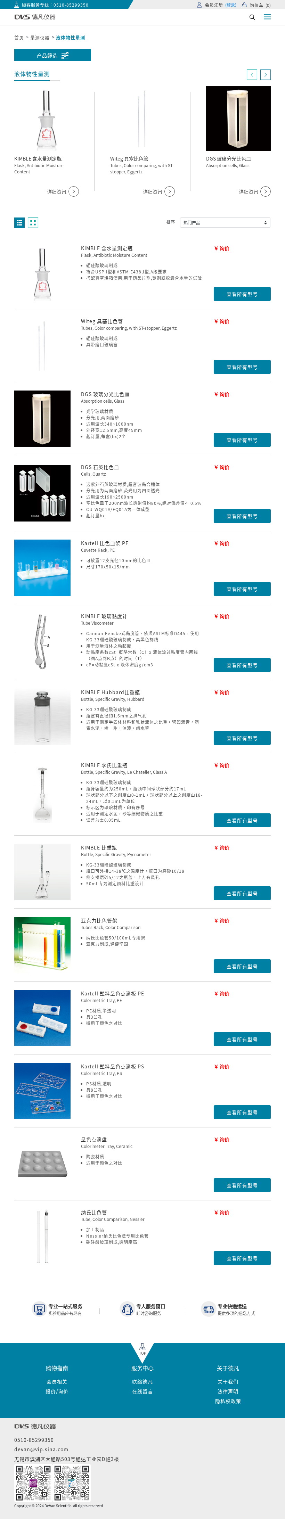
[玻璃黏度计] (42, 642)
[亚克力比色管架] (42, 945)
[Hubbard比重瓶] (42, 717)
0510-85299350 (71, 5)
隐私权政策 (228, 1400)
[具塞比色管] (42, 346)
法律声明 (228, 1391)
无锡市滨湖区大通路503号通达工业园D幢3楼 (66, 1458)
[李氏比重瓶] (42, 794)
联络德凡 (142, 1381)
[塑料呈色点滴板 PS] (42, 1091)
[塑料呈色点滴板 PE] (42, 1018)
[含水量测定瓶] (42, 273)
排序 (170, 222)
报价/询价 (57, 1391)
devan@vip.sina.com (41, 1449)
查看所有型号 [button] (242, 293)
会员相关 (57, 1381)
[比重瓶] (42, 872)
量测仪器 (40, 37)
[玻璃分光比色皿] (42, 419)
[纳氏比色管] (42, 1237)
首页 (19, 37)
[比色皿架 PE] (42, 568)
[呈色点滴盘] (42, 1164)
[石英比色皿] (42, 493)
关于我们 (228, 1381)
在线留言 (142, 1391)
